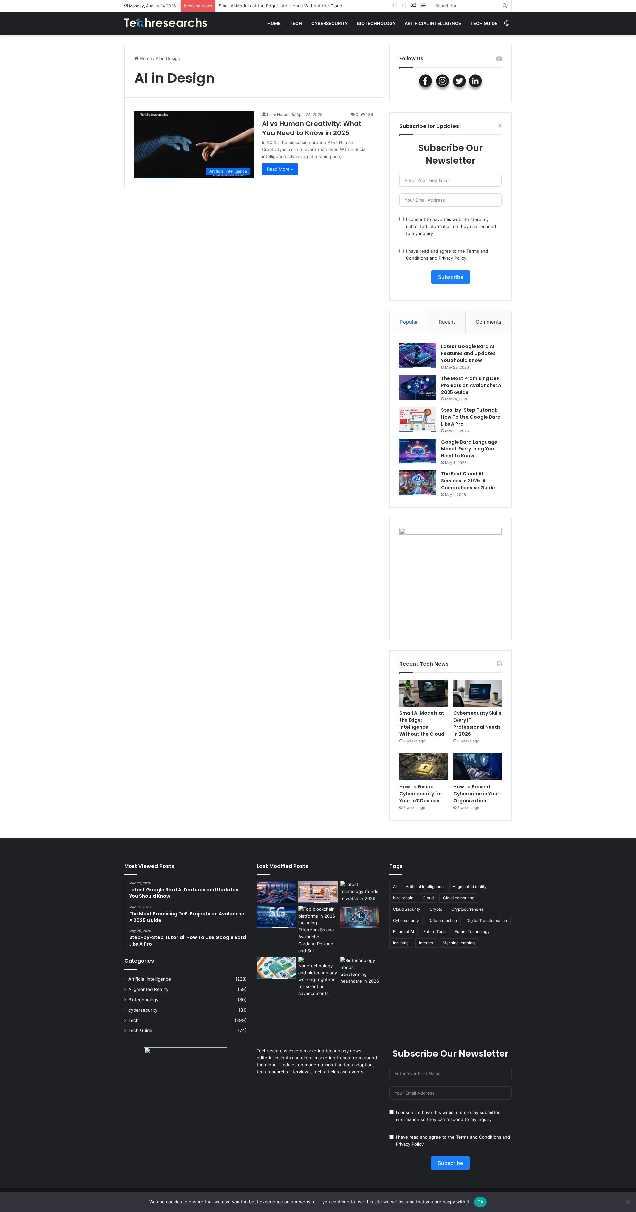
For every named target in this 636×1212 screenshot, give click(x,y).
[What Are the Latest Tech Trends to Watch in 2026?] (359, 892)
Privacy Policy (452, 258)
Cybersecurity (406, 920)
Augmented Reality (148, 989)
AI (395, 886)
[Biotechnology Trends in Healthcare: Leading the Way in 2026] (359, 971)
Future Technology (472, 931)
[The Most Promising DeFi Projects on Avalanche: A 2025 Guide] (417, 387)
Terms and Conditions (478, 1137)
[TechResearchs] (165, 23)
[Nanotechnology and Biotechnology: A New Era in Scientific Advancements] (318, 977)
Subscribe (450, 277)
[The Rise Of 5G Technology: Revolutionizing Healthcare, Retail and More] (276, 917)
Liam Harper (278, 114)
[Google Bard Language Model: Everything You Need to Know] (417, 451)
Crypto (436, 909)
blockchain (403, 897)
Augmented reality (470, 886)
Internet (426, 942)
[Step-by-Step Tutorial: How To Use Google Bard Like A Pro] (417, 419)
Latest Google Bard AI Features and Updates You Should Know (468, 353)
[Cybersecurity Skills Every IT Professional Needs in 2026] (477, 693)
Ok (480, 1201)
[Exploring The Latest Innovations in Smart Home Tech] (318, 892)
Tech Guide (483, 23)
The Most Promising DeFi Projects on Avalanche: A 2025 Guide (471, 385)
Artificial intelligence (433, 23)
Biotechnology (376, 23)
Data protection (442, 920)
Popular (409, 322)
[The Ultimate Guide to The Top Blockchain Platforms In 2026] (318, 930)
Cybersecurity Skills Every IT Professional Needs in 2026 (477, 723)
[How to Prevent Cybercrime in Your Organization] (477, 766)
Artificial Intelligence (425, 886)
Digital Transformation (486, 920)
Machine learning (459, 942)
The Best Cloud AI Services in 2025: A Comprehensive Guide (468, 480)
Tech (296, 23)
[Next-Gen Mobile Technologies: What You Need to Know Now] (276, 968)
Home (274, 23)
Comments (488, 322)
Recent (447, 322)
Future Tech (434, 931)
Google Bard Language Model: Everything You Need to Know (469, 449)
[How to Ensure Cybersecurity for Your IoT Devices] (423, 766)
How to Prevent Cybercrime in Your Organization (476, 793)
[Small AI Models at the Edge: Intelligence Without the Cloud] (423, 693)
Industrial (401, 942)
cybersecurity (329, 23)
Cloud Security (406, 909)
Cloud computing (458, 897)
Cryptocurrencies (467, 909)
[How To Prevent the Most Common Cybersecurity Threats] (359, 917)
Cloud (428, 897)
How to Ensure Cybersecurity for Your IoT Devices (420, 793)
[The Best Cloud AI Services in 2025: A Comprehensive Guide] (417, 482)
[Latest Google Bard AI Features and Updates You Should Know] (417, 355)
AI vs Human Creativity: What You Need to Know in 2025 (312, 128)
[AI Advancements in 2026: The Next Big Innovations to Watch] (276, 892)
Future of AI (403, 931)
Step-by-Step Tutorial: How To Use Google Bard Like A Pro (471, 417)
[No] (627, 1202)
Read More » (280, 169)
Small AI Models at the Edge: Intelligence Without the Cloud (421, 723)
